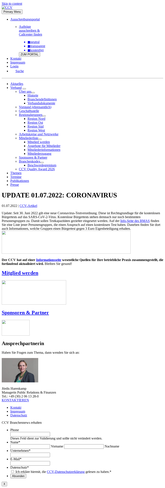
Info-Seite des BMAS (135, 221)
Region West (36, 130)
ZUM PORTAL (29, 54)
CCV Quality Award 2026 (37, 169)
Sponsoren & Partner (33, 157)
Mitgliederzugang (39, 153)
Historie (33, 95)
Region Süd (36, 126)
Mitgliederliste (28, 138)
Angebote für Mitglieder (44, 146)
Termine (15, 177)
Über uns (25, 91)
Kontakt (15, 58)
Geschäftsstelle (29, 111)
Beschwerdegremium (42, 165)
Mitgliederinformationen (44, 150)
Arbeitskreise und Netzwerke (38, 134)
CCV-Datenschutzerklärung (66, 472)
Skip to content (12, 3)
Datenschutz (18, 415)
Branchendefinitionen (42, 99)
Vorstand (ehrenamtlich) (35, 107)
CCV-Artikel (28, 206)
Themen (15, 173)
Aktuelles (16, 84)
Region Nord (36, 118)
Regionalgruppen (30, 115)
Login (14, 66)
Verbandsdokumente (41, 103)
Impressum (17, 62)
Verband (16, 87)
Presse (14, 184)
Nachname (112, 446)
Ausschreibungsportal (25, 19)
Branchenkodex (29, 161)
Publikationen (19, 181)
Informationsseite (48, 260)
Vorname (57, 446)
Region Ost (35, 122)
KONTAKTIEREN (15, 400)
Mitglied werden (39, 142)
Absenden (18, 476)
